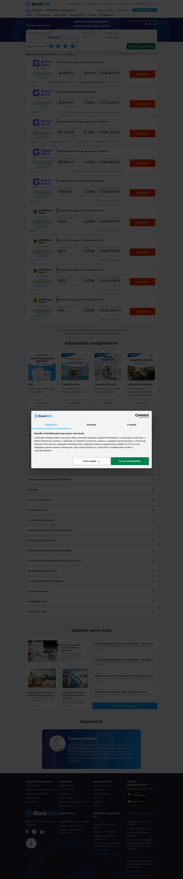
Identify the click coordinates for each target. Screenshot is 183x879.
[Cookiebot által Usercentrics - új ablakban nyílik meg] (137, 416)
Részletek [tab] (91, 425)
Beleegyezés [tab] (51, 425)
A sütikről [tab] (131, 425)
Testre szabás (89, 461)
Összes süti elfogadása (130, 461)
